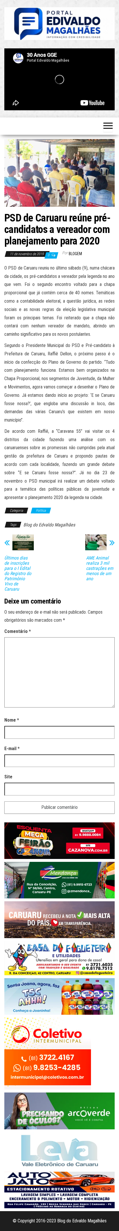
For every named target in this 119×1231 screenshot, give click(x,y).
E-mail (12, 748)
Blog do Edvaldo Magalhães (49, 525)
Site (8, 776)
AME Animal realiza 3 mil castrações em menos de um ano (99, 568)
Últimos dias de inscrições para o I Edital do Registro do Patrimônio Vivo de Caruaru (17, 573)
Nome (11, 720)
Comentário (17, 631)
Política (41, 511)
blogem (75, 253)
